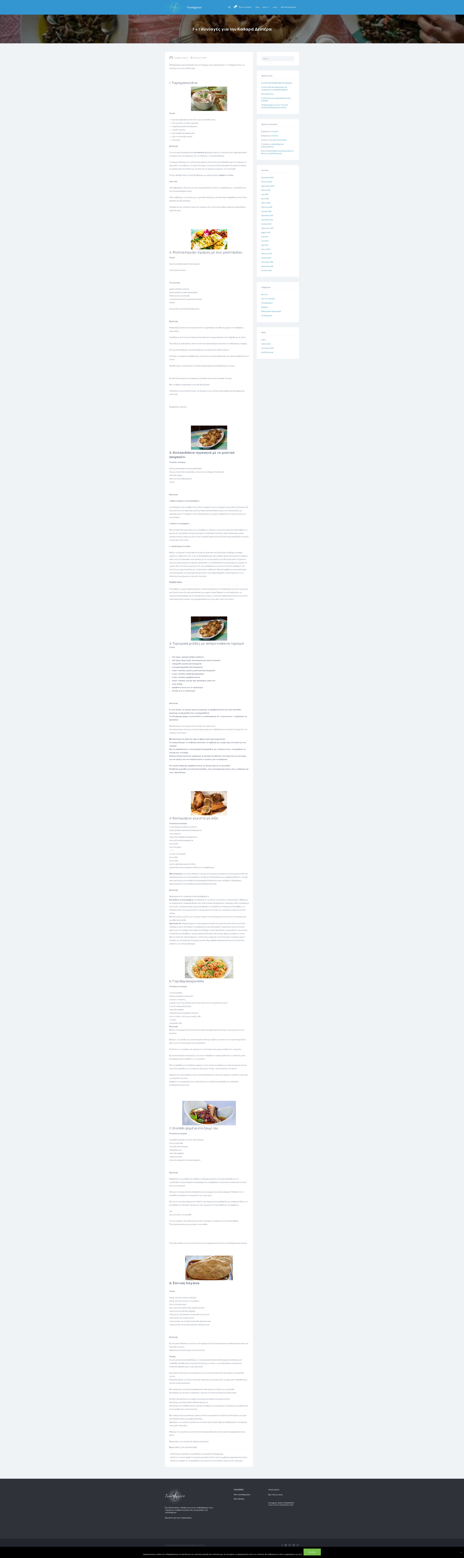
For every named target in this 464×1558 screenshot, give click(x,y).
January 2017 (266, 258)
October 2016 (266, 270)
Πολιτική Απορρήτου (242, 1495)
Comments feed (267, 348)
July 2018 (264, 194)
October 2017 (266, 224)
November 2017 (267, 220)
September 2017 (267, 228)
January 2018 (266, 211)
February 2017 (266, 254)
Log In (275, 7)
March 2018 (265, 203)
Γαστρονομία (267, 303)
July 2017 (264, 237)
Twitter (285, 1545)
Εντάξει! (312, 1552)
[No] (461, 1552)
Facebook (282, 1545)
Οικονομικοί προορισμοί (271, 311)
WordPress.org (267, 352)
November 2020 (267, 178)
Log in (263, 340)
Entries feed (265, 344)
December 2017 (267, 216)
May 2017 (264, 245)
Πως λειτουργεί (245, 7)
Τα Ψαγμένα (266, 316)
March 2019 (265, 190)
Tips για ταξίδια (268, 299)
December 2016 (267, 262)
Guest (264, 7)
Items (235, 7)
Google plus (298, 1545)
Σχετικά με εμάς (275, 1495)
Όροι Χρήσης (239, 1499)
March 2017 (265, 249)
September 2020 (267, 186)
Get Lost (264, 294)
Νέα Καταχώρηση (288, 7)
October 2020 (266, 182)
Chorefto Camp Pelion (278, 140)
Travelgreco (194, 7)
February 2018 (266, 207)
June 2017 (265, 241)
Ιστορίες (264, 307)
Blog (257, 7)
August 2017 (266, 232)
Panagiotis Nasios (181, 58)
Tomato (275, 132)
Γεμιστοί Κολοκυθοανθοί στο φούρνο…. (277, 83)
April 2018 (265, 199)
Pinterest (293, 1545)
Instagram (290, 1545)
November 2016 (267, 266)
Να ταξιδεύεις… (267, 94)
